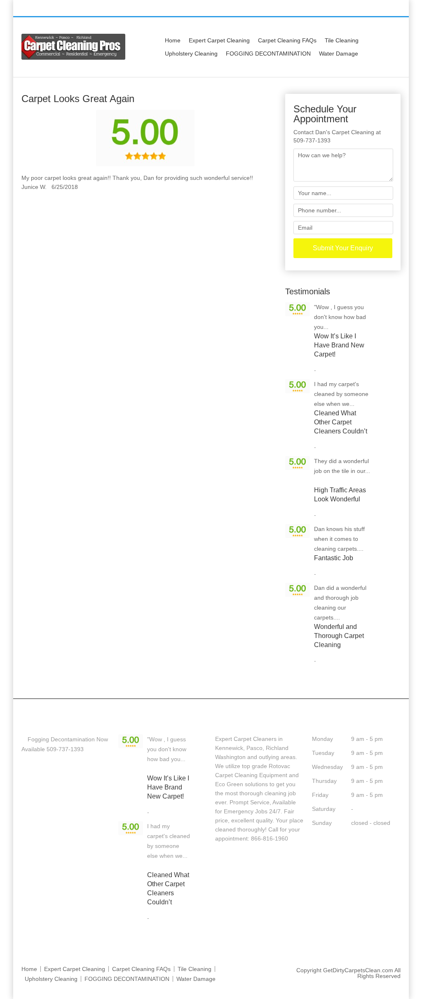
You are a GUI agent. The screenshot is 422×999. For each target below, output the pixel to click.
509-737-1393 (305, 8)
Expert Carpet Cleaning (219, 40)
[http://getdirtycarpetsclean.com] (73, 57)
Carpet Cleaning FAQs (287, 40)
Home (173, 40)
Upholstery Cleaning (191, 53)
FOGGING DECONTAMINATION (268, 53)
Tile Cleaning (342, 40)
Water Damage (338, 53)
